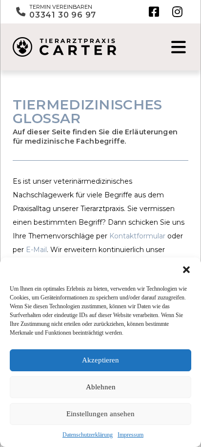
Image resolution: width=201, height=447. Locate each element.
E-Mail (36, 249)
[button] (186, 270)
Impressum (130, 434)
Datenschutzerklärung (87, 434)
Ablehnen (101, 387)
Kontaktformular (137, 236)
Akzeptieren (100, 360)
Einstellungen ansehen (100, 414)
